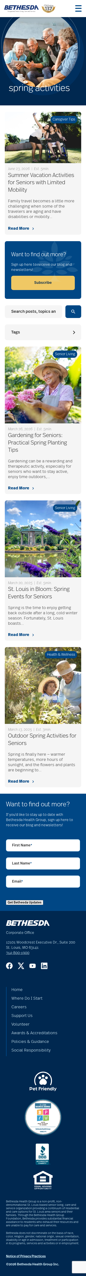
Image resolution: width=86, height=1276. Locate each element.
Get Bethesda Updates (25, 902)
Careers (19, 1007)
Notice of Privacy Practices (26, 1256)
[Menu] (78, 8)
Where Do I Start (26, 998)
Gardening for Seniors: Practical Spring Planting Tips (37, 443)
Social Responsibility (31, 1050)
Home (17, 990)
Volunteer (20, 1024)
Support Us (22, 1016)
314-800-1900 (17, 953)
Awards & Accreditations (34, 1033)
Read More (18, 228)
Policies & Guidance (30, 1042)
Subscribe (43, 283)
